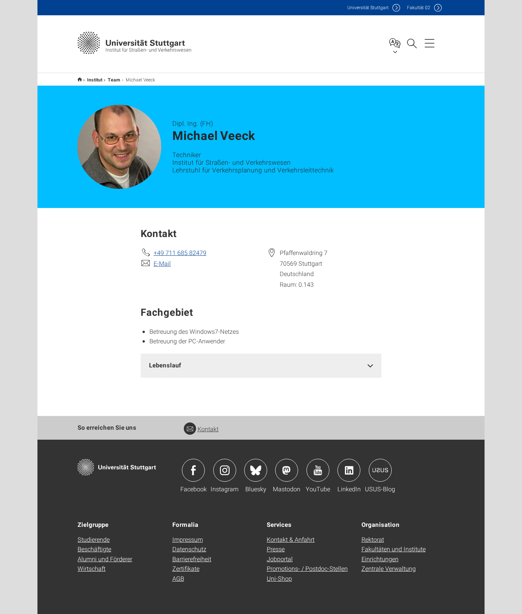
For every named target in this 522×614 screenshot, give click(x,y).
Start (80, 79)
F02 (418, 7)
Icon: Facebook (193, 470)
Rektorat (373, 539)
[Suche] (412, 43)
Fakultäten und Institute (394, 549)
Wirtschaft (91, 568)
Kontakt (208, 429)
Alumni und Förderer (105, 559)
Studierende (94, 539)
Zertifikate (185, 568)
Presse (276, 549)
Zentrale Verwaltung (389, 568)
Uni (368, 7)
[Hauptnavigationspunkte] (429, 43)
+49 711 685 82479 (180, 253)
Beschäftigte (94, 549)
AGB (178, 578)
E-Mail (162, 263)
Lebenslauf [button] (165, 365)
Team (114, 79)
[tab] (261, 365)
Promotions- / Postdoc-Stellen (307, 568)
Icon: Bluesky (255, 470)
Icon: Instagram (224, 470)
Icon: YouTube (317, 470)
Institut (94, 79)
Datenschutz (189, 549)
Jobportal (280, 559)
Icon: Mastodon (286, 470)
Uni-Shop (279, 578)
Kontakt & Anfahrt (290, 539)
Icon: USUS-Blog (380, 470)
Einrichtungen (380, 559)
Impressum (187, 539)
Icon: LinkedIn (348, 470)
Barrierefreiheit (191, 559)
